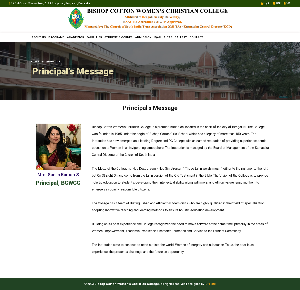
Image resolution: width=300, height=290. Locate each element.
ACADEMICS (75, 37)
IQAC (157, 37)
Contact (196, 37)
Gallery (180, 37)
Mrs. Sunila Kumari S (58, 174)
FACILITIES (94, 37)
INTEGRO (210, 284)
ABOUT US (38, 37)
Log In (266, 3)
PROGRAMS (56, 37)
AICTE (167, 37)
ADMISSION (143, 37)
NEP (278, 3)
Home (35, 61)
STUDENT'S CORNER (118, 37)
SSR (288, 3)
